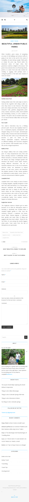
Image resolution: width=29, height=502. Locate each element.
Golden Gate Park (16, 235)
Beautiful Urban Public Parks (16, 232)
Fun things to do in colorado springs (11, 402)
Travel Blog (5, 463)
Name (4, 274)
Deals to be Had (6, 456)
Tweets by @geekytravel (8, 412)
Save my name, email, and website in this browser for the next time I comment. (12, 299)
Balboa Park (5, 232)
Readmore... (9, 374)
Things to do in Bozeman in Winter (11, 398)
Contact (14, 489)
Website (4, 289)
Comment (4, 303)
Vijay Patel (5, 423)
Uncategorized (5, 471)
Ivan (3, 439)
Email (3, 282)
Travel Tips (5, 467)
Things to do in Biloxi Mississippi (10, 391)
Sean (4, 241)
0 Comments (24, 241)
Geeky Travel (14, 41)
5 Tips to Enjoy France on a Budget (16, 445)
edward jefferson (7, 426)
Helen (3, 445)
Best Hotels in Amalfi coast (17, 423)
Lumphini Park (6, 237)
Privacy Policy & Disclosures (9, 487)
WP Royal (18, 485)
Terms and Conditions (21, 487)
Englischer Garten (6, 235)
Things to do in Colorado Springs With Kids (13, 394)
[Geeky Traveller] (14, 8)
